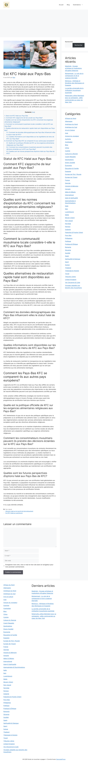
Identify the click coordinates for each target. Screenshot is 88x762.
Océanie (68, 229)
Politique (68, 241)
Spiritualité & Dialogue (72, 259)
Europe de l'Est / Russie (73, 174)
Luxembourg (69, 212)
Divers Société (70, 162)
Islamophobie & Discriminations (14, 667)
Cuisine (67, 151)
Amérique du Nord (71, 124)
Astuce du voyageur (72, 136)
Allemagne (68, 121)
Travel (67, 274)
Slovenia (68, 250)
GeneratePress (60, 759)
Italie (66, 206)
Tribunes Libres (70, 277)
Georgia (67, 183)
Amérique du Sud (71, 127)
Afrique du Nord (70, 118)
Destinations (77, 5)
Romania (68, 247)
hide (33, 112)
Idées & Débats (70, 192)
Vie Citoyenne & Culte (72, 282)
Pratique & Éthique (71, 244)
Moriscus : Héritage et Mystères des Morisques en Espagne (74, 83)
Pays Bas (68, 235)
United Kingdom (70, 279)
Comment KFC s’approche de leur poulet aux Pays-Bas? (23, 118)
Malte (67, 215)
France (67, 180)
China (67, 148)
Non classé (69, 221)
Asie (66, 133)
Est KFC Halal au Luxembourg (14, 513)
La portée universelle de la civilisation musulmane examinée (74, 90)
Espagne (68, 171)
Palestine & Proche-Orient (74, 232)
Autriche (68, 139)
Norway (67, 226)
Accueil (61, 5)
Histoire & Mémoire (71, 186)
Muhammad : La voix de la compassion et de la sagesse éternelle (74, 76)
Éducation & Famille (72, 168)
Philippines (68, 238)
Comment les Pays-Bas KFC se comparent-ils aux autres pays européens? (29, 141)
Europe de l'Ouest (71, 177)
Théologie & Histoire (72, 271)
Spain (67, 256)
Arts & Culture (70, 130)
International (69, 195)
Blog (68, 5)
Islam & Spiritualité (71, 198)
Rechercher (69, 42)
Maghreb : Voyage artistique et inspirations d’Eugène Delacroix (73, 68)
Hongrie (67, 189)
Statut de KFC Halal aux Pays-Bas (16, 116)
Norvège (68, 224)
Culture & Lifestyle (71, 154)
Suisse (67, 265)
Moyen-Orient (70, 218)
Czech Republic (70, 157)
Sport (67, 262)
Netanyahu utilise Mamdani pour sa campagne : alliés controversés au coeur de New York (44, 616)
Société (67, 253)
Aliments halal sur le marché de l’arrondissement (19, 511)
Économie (68, 165)
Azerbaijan (68, 142)
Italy (66, 209)
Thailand (68, 268)
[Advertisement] (44, 22)
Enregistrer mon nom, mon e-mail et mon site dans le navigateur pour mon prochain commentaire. (29, 566)
